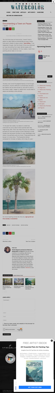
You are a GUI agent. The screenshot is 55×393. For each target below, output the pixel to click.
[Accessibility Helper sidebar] (53, 1)
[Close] (52, 341)
